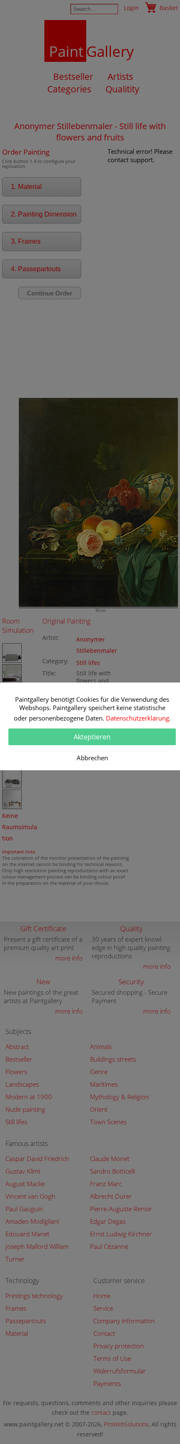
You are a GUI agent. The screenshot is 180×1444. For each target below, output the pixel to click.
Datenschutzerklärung (137, 718)
